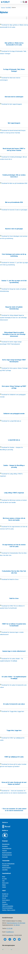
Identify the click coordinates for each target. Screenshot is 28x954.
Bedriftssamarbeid (6, 852)
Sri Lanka (4, 878)
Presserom (5, 904)
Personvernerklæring (7, 908)
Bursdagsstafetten (7, 855)
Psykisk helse (5, 865)
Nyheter (4, 902)
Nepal (3, 876)
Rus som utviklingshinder (8, 863)
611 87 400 (9, 928)
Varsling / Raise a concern (8, 910)
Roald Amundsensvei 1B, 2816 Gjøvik (16, 923)
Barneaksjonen (5, 844)
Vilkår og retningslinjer (7, 906)
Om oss (4, 898)
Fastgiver (4, 850)
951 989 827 (17, 925)
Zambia (4, 887)
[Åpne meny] (21, 2)
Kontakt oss (5, 894)
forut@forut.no (10, 932)
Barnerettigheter (6, 867)
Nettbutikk (5, 857)
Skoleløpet (5, 846)
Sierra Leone (5, 883)
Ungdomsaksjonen (6, 848)
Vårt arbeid (5, 896)
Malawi (4, 885)
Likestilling (5, 869)
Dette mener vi (6, 900)
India (3, 880)
